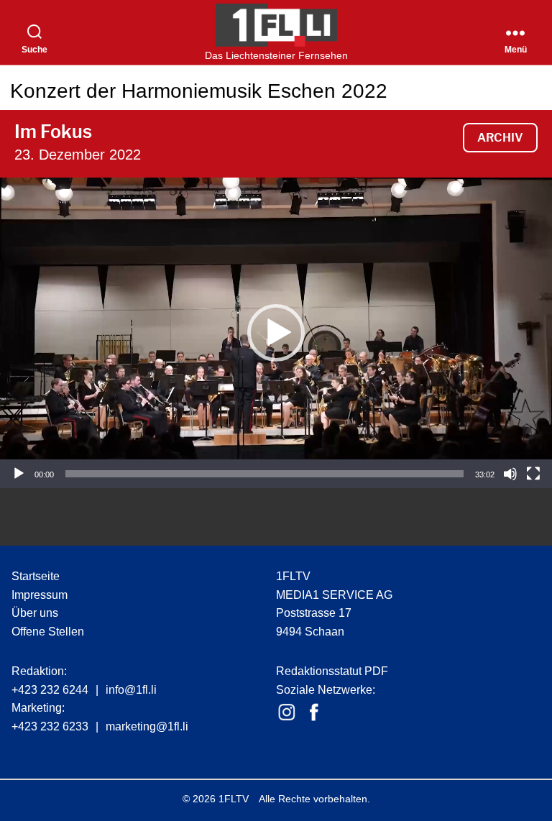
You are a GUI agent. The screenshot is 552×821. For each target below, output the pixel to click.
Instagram (287, 712)
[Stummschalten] (510, 474)
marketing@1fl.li (147, 726)
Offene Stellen (48, 631)
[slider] (264, 473)
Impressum (40, 595)
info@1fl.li (131, 690)
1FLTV (233, 798)
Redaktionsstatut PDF (332, 671)
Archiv (500, 138)
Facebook (314, 712)
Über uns (35, 613)
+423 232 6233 (50, 726)
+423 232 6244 (50, 690)
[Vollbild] (533, 474)
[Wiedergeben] (19, 474)
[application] (276, 333)
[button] (276, 333)
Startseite (36, 576)
